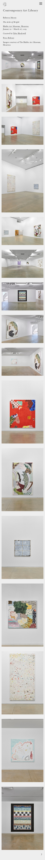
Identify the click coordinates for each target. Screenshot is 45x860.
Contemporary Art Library (20, 10)
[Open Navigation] (40, 3)
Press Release (8, 38)
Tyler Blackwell (19, 34)
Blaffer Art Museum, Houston (16, 26)
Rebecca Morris (9, 18)
